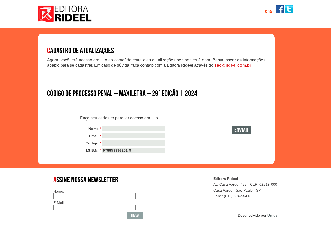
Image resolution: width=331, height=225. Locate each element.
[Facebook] (280, 12)
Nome (94, 128)
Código (93, 143)
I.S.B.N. (93, 150)
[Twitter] (289, 12)
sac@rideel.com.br (232, 65)
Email (95, 136)
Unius (272, 215)
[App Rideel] (65, 20)
